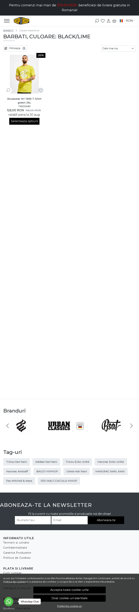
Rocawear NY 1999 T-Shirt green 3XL (24, 100)
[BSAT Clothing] (111, 432)
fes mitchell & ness (19, 480)
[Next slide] (131, 425)
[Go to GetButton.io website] (8, 608)
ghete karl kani (76, 471)
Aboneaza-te (106, 520)
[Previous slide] (7, 425)
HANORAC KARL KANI (110, 471)
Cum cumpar (12, 573)
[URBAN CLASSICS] (66, 432)
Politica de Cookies (17, 557)
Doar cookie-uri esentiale (70, 598)
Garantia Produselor (17, 552)
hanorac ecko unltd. (111, 461)
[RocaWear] (21, 432)
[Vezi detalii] (8, 90)
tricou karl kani (16, 461)
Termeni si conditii (16, 542)
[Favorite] (103, 21)
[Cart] (114, 21)
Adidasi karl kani (46, 461)
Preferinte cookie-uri (69, 606)
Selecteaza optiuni (24, 121)
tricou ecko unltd (77, 461)
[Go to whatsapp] (8, 601)
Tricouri (24, 106)
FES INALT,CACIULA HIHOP (59, 480)
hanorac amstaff (17, 471)
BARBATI (8, 30)
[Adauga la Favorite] (41, 90)
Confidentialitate (15, 547)
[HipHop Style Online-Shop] (23, 21)
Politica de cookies (14, 581)
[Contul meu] (108, 21)
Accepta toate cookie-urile (69, 590)
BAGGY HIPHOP (47, 471)
